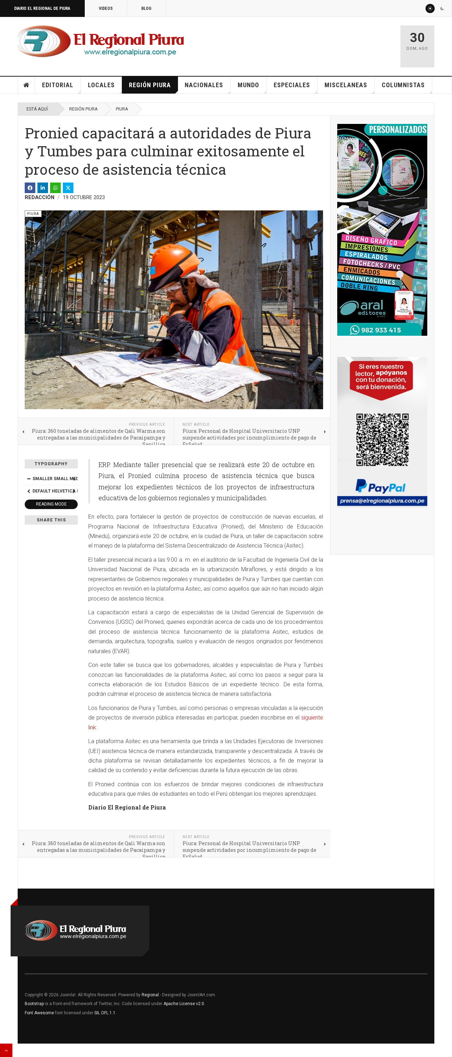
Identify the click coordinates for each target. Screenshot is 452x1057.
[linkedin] (42, 188)
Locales (101, 85)
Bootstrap (34, 1003)
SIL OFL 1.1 (104, 1012)
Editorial (57, 85)
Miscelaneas (346, 85)
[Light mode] (430, 8)
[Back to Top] (6, 1050)
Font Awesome (39, 1012)
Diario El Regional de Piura (42, 8)
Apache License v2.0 (183, 1003)
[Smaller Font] (28, 479)
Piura (122, 109)
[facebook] (30, 188)
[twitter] (68, 188)
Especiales (292, 85)
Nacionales (204, 85)
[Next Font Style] (74, 491)
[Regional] (101, 41)
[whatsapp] (55, 188)
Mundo (248, 85)
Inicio (26, 85)
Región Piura (150, 85)
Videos (106, 8)
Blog (146, 8)
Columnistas (403, 85)
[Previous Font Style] (28, 491)
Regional (150, 994)
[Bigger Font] (74, 479)
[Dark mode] (442, 8)
